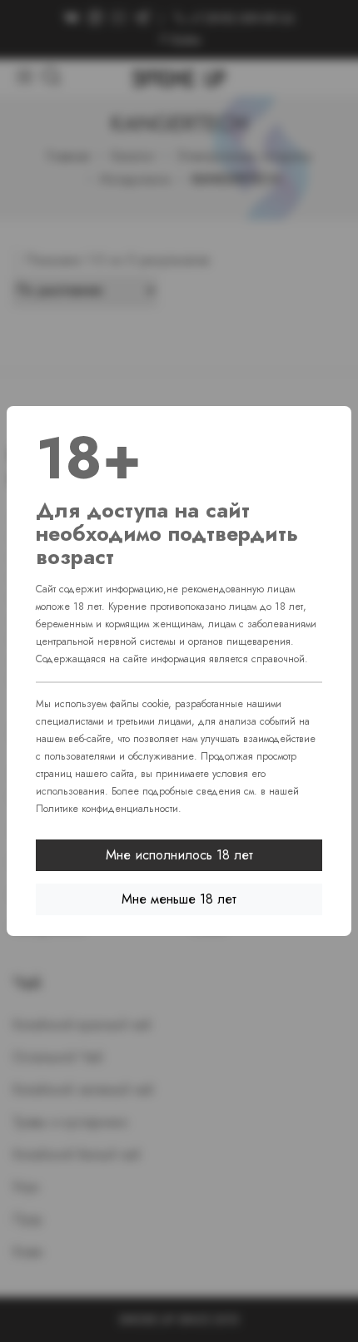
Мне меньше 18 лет (179, 899)
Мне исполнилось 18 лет (179, 854)
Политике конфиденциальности (107, 808)
